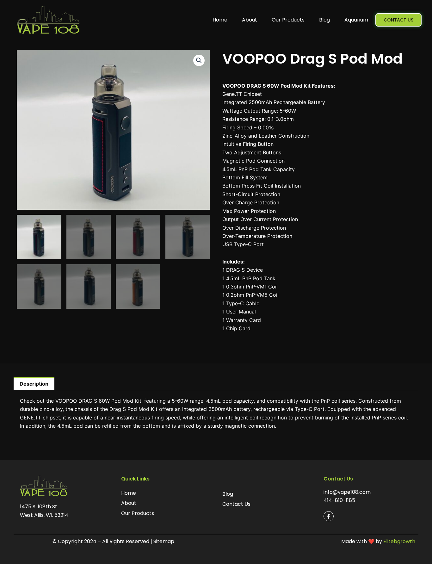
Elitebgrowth (399, 541)
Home (220, 19)
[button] (199, 60)
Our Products (288, 19)
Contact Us (236, 504)
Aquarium (356, 19)
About (249, 19)
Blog (324, 19)
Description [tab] (34, 384)
